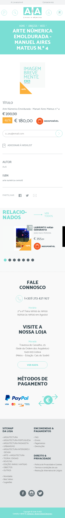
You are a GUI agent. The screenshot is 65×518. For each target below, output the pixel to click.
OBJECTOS (7, 467)
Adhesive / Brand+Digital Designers (39, 514)
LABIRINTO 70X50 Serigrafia (43, 228)
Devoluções (39, 446)
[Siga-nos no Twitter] (40, 493)
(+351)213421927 (36, 298)
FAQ (36, 437)
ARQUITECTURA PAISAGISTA (16, 443)
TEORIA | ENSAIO (10, 458)
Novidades (7, 476)
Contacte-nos (48, 2)
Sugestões (7, 482)
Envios (37, 440)
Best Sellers (8, 479)
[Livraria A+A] (32, 13)
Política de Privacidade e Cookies (48, 464)
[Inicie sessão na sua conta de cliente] (49, 13)
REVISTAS (7, 461)
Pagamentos (40, 443)
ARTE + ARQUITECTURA (13, 455)
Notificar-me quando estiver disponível (59, 133)
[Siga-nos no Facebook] (23, 493)
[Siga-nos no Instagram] (31, 493)
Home (22, 25)
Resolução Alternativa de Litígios (48, 470)
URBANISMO (9, 446)
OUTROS (7, 470)
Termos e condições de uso (46, 467)
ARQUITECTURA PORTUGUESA (17, 440)
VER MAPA (32, 365)
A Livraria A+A (17, 2)
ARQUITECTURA (10, 437)
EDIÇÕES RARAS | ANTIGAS (15, 464)
